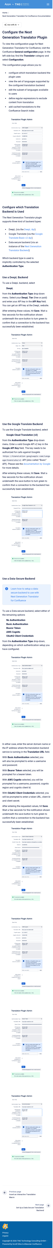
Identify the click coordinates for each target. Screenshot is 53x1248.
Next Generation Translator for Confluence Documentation (26, 16)
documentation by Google (36, 464)
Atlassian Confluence (33, 1244)
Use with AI (12, 25)
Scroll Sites (17, 1244)
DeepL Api (29, 229)
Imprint (5, 1236)
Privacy (5, 1233)
